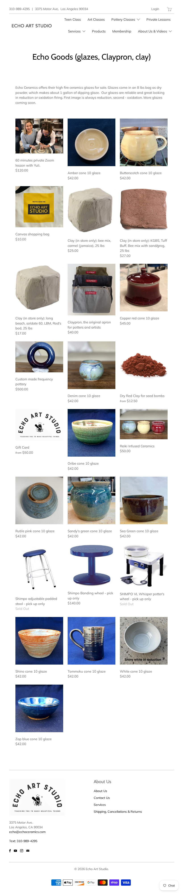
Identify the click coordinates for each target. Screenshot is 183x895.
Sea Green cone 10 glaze (144, 500)
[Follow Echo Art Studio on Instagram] (21, 850)
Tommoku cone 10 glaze (91, 641)
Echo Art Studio (97, 869)
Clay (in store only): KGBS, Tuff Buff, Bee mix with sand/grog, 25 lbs (144, 210)
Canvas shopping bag (39, 206)
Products (99, 31)
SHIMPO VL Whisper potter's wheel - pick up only (144, 565)
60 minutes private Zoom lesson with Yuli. (39, 136)
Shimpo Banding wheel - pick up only (91, 565)
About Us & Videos (153, 31)
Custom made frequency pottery (39, 356)
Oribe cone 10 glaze (91, 433)
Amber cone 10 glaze (91, 142)
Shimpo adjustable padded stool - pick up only (39, 568)
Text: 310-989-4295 (23, 841)
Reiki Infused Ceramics (144, 424)
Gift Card (39, 425)
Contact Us (102, 798)
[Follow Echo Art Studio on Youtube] (15, 850)
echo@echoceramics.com (27, 832)
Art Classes (96, 19)
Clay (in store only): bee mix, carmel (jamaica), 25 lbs (91, 210)
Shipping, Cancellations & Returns (118, 812)
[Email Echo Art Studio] (27, 850)
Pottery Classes (123, 19)
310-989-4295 (19, 9)
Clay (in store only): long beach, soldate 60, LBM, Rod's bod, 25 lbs (39, 287)
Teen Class (72, 19)
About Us (100, 791)
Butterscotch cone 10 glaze (144, 142)
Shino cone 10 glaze (39, 641)
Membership (121, 31)
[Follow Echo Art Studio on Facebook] (10, 850)
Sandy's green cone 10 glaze (91, 500)
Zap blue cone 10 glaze (39, 708)
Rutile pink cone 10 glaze (39, 500)
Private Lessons (158, 19)
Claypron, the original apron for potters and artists (91, 289)
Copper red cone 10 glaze (144, 287)
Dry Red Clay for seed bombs (144, 365)
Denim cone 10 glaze (91, 365)
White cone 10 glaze (144, 641)
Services (74, 31)
